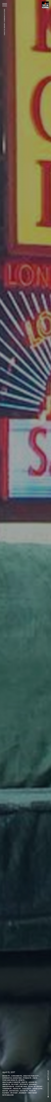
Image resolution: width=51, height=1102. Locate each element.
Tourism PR (7, 1089)
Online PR (6, 1084)
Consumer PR (16, 1076)
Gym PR (21, 1080)
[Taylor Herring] (45, 4)
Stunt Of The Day (35, 1086)
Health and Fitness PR (11, 1082)
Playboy (5, 1093)
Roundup (33, 1084)
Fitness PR (27, 1078)
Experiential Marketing (12, 1078)
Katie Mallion (8, 1095)
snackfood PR (8, 1086)
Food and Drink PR (9, 1080)
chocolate (26, 1089)
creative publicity (31, 1076)
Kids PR (24, 1082)
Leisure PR (33, 1082)
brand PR (6, 1076)
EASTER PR (24, 1091)
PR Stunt (15, 1084)
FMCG (35, 1078)
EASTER (5, 1091)
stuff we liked (21, 1086)
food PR (32, 1091)
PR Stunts (24, 1084)
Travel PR (17, 1089)
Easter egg (14, 1091)
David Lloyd (37, 1089)
